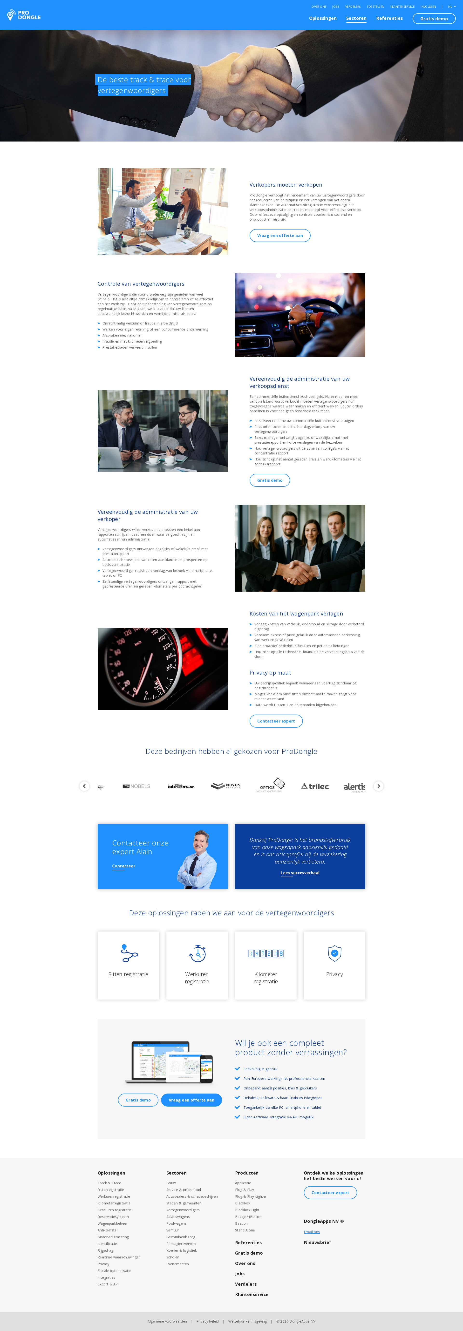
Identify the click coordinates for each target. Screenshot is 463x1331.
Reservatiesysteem (113, 1216)
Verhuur (172, 1230)
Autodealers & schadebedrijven (192, 1196)
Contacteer (123, 866)
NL (450, 7)
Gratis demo (434, 18)
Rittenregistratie (111, 1189)
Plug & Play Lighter (251, 1196)
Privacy (103, 1264)
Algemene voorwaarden (167, 1321)
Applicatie (243, 1183)
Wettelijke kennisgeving (247, 1321)
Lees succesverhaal (300, 872)
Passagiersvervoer (181, 1243)
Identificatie (107, 1243)
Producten (247, 1173)
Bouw (171, 1183)
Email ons (312, 1232)
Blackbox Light (247, 1210)
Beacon (241, 1223)
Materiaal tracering (113, 1237)
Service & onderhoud (183, 1189)
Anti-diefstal (107, 1230)
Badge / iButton (248, 1216)
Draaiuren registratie (115, 1210)
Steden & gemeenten (183, 1203)
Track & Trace (109, 1183)
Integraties (106, 1277)
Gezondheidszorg (180, 1237)
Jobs (335, 7)
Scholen (172, 1257)
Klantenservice (402, 7)
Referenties (389, 18)
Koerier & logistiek (181, 1250)
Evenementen (177, 1264)
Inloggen (428, 7)
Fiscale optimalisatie (114, 1270)
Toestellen (375, 7)
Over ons (245, 1263)
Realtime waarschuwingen (119, 1257)
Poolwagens (176, 1223)
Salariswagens (178, 1216)
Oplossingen (323, 18)
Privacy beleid (207, 1321)
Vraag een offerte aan (280, 235)
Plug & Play (244, 1189)
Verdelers (353, 7)
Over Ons (319, 7)
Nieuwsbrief (317, 1242)
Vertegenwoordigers (183, 1210)
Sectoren (356, 18)
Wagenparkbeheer (113, 1223)
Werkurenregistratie (114, 1196)
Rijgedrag (105, 1250)
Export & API (108, 1284)
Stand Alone (245, 1230)
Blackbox (242, 1203)
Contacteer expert (276, 721)
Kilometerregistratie (114, 1203)
